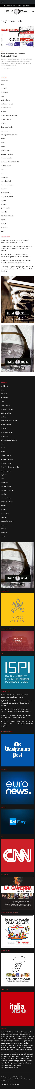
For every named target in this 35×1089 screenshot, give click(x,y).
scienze (3, 220)
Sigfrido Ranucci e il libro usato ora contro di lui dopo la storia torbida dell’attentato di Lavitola (16, 248)
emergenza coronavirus (9, 135)
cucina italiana (6, 108)
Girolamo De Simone (27, 59)
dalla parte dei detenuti (9, 115)
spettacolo (4, 227)
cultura (6, 51)
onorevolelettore (7, 196)
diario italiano (6, 119)
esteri (3, 139)
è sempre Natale (7, 127)
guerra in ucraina (7, 154)
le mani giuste (6, 166)
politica (3, 204)
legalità (3, 169)
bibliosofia (4, 92)
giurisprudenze (6, 150)
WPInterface (6, 1081)
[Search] (33, 11)
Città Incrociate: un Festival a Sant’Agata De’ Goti (13, 54)
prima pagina (5, 208)
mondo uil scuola (7, 185)
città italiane (5, 100)
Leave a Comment (13, 68)
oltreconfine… (6, 193)
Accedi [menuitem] (2, 2)
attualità (4, 88)
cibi (2, 96)
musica (3, 189)
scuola (3, 223)
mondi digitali (6, 181)
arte (3, 51)
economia (4, 131)
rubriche (4, 212)
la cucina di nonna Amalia (10, 162)
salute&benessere (7, 216)
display (3, 123)
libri (2, 173)
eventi (3, 142)
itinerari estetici (6, 158)
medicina (4, 177)
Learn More (4, 68)
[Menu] (2, 11)
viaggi (3, 231)
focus (3, 146)
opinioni (4, 200)
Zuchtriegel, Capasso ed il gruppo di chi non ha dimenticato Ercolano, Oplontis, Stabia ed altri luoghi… (17, 269)
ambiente (4, 81)
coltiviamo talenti (7, 104)
